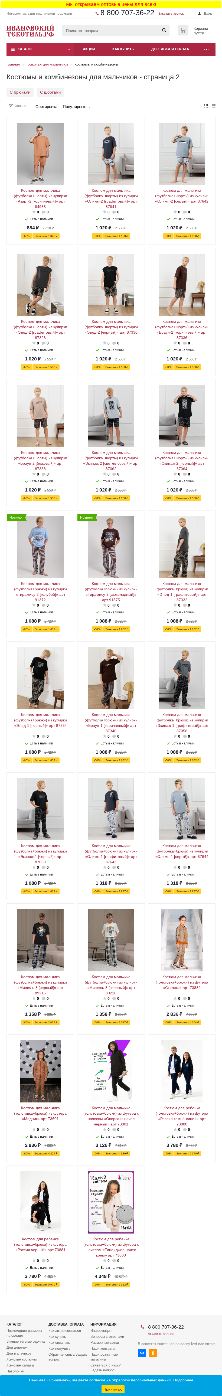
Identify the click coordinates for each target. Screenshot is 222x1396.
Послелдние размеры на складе (24, 1333)
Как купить (57, 1337)
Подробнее (183, 1380)
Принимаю (113, 1389)
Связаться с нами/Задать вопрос (105, 1367)
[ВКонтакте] (142, 1353)
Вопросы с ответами (107, 1337)
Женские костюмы (21, 1359)
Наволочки (15, 1371)
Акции (89, 49)
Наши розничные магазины (104, 1356)
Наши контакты (102, 1348)
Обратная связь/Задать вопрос (67, 1356)
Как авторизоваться (64, 1331)
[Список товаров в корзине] (193, 33)
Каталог (25, 49)
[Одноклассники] (153, 1353)
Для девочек (16, 1347)
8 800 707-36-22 (127, 12)
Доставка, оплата (66, 1324)
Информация (103, 1324)
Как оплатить (59, 1342)
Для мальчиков (18, 1353)
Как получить (59, 1348)
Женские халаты (20, 1365)
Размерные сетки (104, 1342)
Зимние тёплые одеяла (25, 1341)
